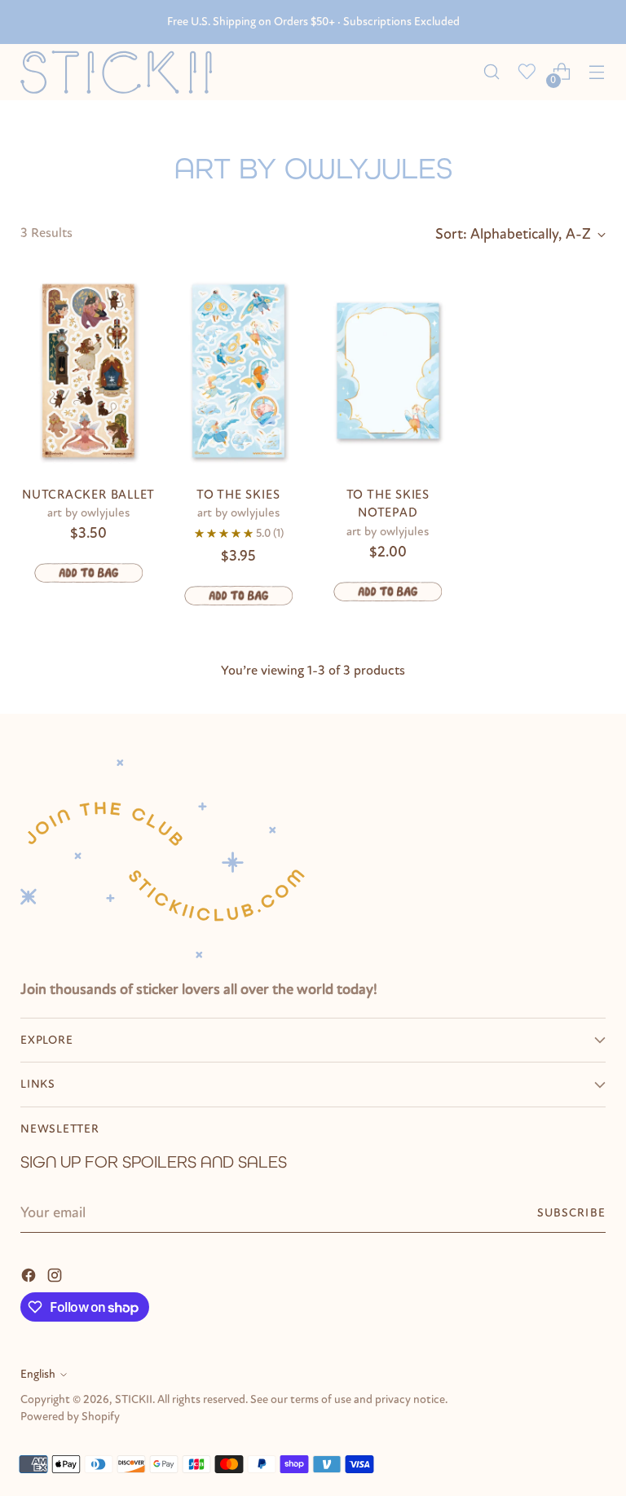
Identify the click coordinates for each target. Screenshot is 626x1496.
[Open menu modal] (597, 72)
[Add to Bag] (88, 572)
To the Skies (238, 494)
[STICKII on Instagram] (56, 1274)
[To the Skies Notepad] (388, 371)
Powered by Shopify (70, 1416)
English (37, 1374)
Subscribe (571, 1213)
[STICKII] (122, 72)
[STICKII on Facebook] (30, 1274)
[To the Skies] (238, 371)
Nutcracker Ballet (88, 494)
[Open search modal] (492, 72)
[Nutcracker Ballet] (88, 371)
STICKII (133, 1399)
